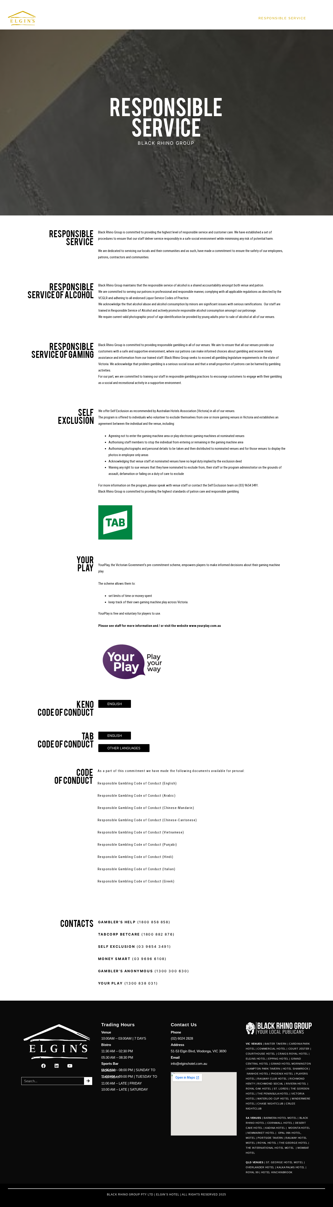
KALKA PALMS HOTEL (291, 1167)
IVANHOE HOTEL (258, 1073)
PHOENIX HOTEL (282, 1073)
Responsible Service (282, 18)
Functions (202, 18)
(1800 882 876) (136, 934)
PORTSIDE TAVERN (270, 1137)
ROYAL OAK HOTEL (258, 1088)
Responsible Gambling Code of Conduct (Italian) (136, 869)
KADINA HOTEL (275, 1127)
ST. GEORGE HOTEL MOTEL (284, 1162)
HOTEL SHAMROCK (295, 1068)
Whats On (170, 18)
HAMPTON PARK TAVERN (263, 1068)
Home (121, 18)
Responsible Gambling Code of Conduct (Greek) (136, 881)
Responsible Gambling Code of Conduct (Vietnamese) (141, 832)
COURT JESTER (298, 1048)
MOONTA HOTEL (299, 1127)
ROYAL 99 (252, 1172)
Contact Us (236, 18)
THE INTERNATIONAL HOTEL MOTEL (270, 1147)
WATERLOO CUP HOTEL (273, 1098)
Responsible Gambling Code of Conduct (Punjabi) (137, 845)
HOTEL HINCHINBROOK (277, 1172)
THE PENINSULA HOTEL (273, 1093)
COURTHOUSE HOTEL (260, 1053)
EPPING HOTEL (278, 1058)
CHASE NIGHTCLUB (270, 1103)
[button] (114, 704)
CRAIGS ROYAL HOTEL (293, 1053)
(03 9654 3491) (134, 946)
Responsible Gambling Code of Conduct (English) (137, 783)
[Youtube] (70, 1066)
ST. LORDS (281, 1088)
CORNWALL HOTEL (280, 1122)
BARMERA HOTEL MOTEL (280, 1118)
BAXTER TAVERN (276, 1043)
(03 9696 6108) (132, 959)
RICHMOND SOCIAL (270, 1083)
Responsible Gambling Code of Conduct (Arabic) (137, 796)
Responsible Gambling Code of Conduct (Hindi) (136, 857)
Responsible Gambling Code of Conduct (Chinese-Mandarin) (146, 808)
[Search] (88, 1081)
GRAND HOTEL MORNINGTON (291, 1063)
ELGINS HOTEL (256, 1058)
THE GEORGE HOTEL (293, 1142)
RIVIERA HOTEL (296, 1083)
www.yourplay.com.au (205, 626)
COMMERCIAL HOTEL (271, 1048)
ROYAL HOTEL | (268, 1142)
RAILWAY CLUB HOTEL (272, 1078)
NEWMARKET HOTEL (261, 1132)
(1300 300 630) (144, 971)
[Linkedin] (56, 1066)
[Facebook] (43, 1066)
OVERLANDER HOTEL (260, 1167)
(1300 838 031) (128, 983)
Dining (143, 18)
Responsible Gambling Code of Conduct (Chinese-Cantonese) (147, 820)
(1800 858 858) (134, 922)
